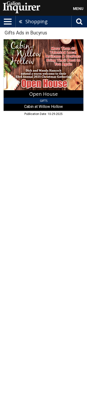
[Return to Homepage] (20, 7)
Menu (78, 9)
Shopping (36, 21)
